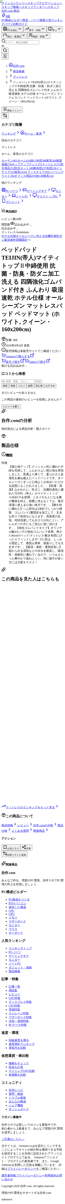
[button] (32, 228)
